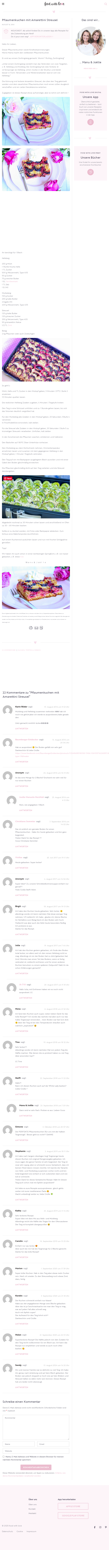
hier (22, 556)
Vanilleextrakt (12, 281)
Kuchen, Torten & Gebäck (29, 650)
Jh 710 (22, 984)
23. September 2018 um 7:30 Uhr (54, 1105)
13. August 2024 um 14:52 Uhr (56, 1365)
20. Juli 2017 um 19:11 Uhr (58, 857)
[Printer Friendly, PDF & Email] (36, 628)
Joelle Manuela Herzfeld (31, 797)
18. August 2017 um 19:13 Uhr (56, 906)
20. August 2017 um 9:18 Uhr (56, 984)
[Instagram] (100, 1527)
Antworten (21, 728)
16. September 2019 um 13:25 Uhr (54, 1241)
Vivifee (18, 857)
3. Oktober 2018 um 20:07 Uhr (56, 1126)
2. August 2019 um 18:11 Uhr (57, 1151)
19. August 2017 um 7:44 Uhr (56, 945)
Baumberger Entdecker (26, 739)
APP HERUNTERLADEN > (41, 36)
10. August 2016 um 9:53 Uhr (56, 706)
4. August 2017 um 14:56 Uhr (56, 879)
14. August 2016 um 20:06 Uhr (60, 741)
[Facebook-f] (95, 1527)
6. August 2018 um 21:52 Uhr (57, 1009)
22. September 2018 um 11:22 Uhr (54, 1078)
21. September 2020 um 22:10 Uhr (54, 1335)
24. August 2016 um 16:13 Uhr (56, 772)
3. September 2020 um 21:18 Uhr (55, 1295)
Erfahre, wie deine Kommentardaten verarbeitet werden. (34, 1474)
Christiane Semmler (25, 821)
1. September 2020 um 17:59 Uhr (55, 1268)
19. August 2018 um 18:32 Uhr (56, 1042)
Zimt (10, 325)
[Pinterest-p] (106, 1527)
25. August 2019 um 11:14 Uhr (56, 1210)
